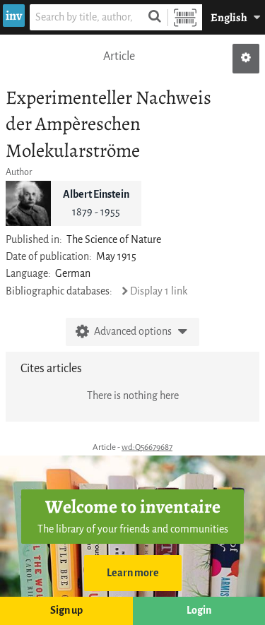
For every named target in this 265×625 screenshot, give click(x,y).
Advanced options (133, 331)
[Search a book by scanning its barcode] (185, 17)
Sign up (66, 610)
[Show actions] (245, 58)
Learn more (133, 573)
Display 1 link (158, 291)
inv (14, 15)
